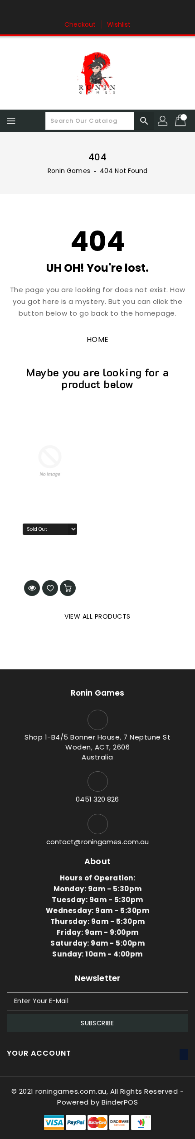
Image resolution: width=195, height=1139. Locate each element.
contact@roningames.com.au (97, 841)
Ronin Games (69, 170)
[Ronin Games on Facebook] (80, 10)
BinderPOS (120, 1102)
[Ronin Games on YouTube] (115, 10)
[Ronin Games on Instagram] (97, 10)
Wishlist (119, 24)
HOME (98, 339)
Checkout (80, 24)
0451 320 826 (97, 799)
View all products (97, 616)
